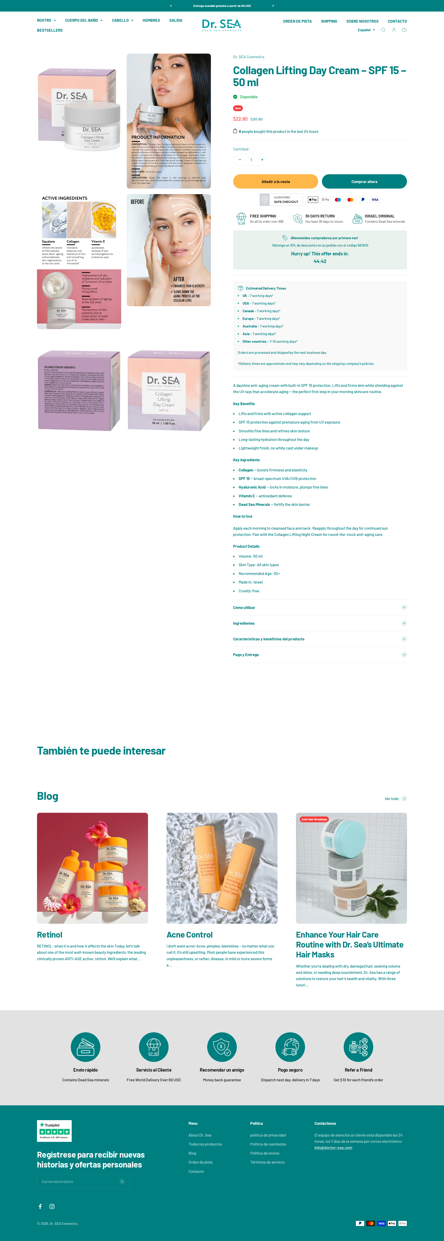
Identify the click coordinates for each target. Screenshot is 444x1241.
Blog (192, 1153)
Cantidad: (241, 149)
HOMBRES (151, 20)
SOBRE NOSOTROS (362, 21)
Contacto (196, 1171)
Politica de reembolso (268, 1144)
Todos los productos (205, 1144)
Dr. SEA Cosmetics (248, 56)
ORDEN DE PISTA (297, 21)
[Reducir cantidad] (240, 159)
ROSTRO (44, 20)
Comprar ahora (364, 181)
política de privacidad (268, 1135)
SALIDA (175, 20)
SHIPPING (329, 21)
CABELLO (120, 20)
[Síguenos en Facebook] (40, 1206)
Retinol (49, 934)
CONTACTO (397, 21)
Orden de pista (200, 1162)
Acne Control (189, 934)
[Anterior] (171, 5)
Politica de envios (264, 1153)
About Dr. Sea (199, 1135)
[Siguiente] (273, 5)
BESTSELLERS (50, 30)
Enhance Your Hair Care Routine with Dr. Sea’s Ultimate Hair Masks (350, 944)
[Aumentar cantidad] (262, 159)
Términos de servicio (267, 1162)
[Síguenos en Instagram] (52, 1206)
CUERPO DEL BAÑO (81, 20)
